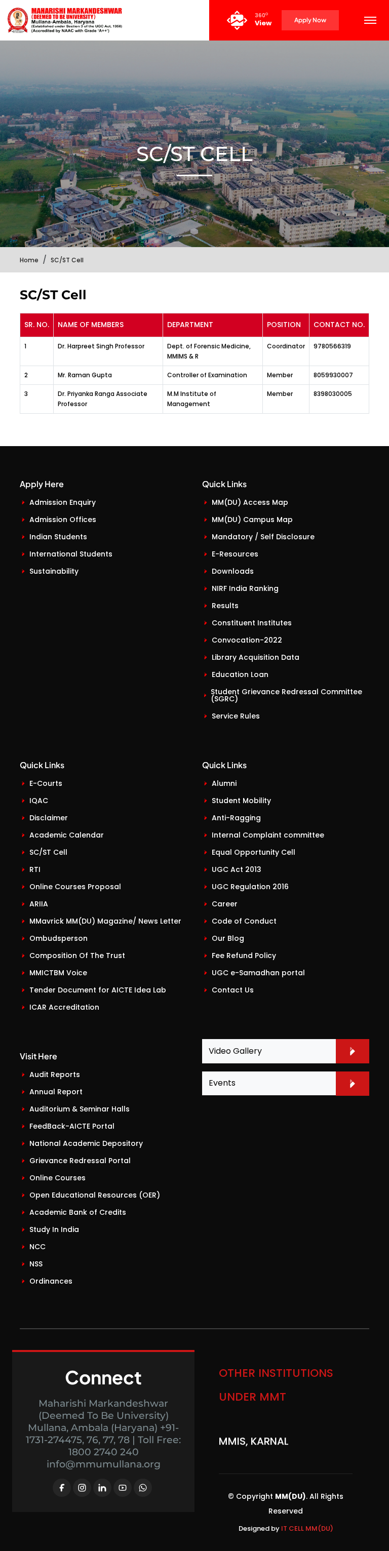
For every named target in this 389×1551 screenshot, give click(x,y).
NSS (36, 1263)
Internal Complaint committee (268, 835)
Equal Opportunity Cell (253, 852)
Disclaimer (48, 817)
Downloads (233, 571)
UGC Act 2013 (236, 869)
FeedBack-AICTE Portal (71, 1126)
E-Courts (45, 783)
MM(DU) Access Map (250, 502)
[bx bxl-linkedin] (102, 1488)
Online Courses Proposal (75, 886)
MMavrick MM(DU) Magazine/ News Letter (105, 921)
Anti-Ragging (236, 817)
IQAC (38, 800)
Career (225, 903)
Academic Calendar (66, 835)
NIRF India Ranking (245, 588)
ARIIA (38, 903)
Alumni (224, 783)
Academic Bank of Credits (77, 1212)
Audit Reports (54, 1074)
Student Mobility (241, 800)
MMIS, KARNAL (254, 1434)
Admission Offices (62, 519)
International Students (70, 554)
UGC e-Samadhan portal (258, 972)
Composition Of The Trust (77, 955)
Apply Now (310, 20)
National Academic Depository (86, 1143)
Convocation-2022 (247, 640)
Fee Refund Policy (244, 955)
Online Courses (57, 1177)
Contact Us (233, 989)
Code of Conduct (244, 921)
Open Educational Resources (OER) (94, 1195)
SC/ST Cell (48, 852)
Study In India (54, 1229)
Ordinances (50, 1281)
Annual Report (56, 1091)
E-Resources (235, 554)
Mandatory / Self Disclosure (263, 536)
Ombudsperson (58, 938)
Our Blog (228, 938)
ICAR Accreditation (64, 1007)
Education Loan (240, 674)
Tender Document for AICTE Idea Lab (97, 989)
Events (222, 1083)
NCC (37, 1246)
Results (225, 605)
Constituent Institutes (252, 622)
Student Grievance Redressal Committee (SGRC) (286, 695)
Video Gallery (235, 1051)
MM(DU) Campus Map (252, 519)
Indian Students (58, 536)
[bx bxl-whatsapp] (143, 1488)
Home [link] (29, 260)
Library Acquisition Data (255, 657)
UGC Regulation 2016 (250, 886)
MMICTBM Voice (58, 972)
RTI (35, 869)
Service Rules (236, 716)
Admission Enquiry (62, 502)
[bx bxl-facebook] (62, 1488)
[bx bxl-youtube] (122, 1488)
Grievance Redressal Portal (80, 1160)
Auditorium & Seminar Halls (79, 1108)
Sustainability (54, 571)
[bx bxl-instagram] (82, 1488)
